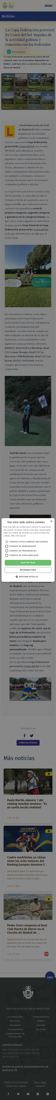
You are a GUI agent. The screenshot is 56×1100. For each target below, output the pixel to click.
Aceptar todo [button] (28, 562)
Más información (18, 535)
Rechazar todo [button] (28, 570)
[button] (28, 576)
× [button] (51, 521)
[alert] (28, 550)
